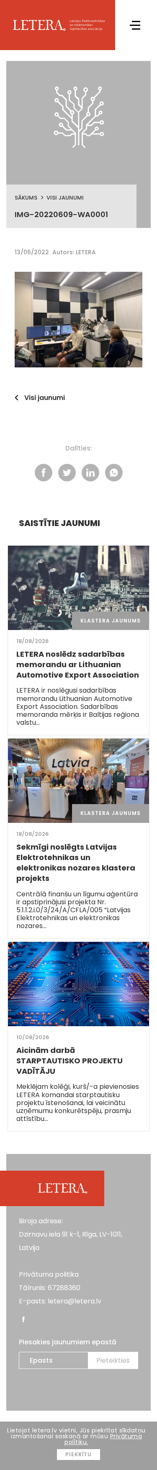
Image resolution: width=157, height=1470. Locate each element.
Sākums (26, 197)
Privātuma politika (49, 1274)
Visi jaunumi (65, 197)
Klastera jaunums (110, 620)
